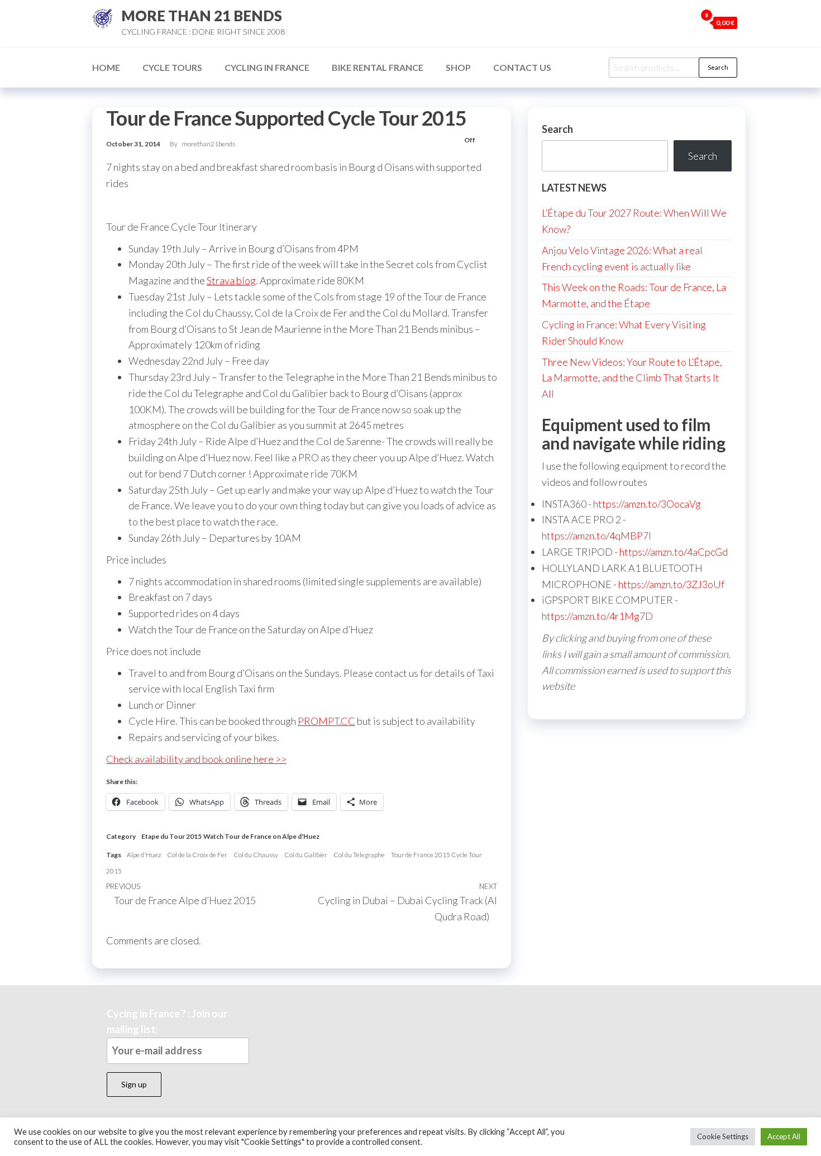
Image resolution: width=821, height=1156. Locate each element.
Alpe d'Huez (144, 855)
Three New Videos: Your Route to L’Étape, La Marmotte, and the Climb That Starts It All (632, 378)
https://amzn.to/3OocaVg (647, 504)
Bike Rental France (377, 67)
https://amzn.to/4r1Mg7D (597, 616)
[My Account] (684, 22)
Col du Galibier (305, 855)
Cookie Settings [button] (722, 1136)
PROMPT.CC (326, 721)
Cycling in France (267, 67)
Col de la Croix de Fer (197, 855)
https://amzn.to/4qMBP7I (596, 535)
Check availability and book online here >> (196, 759)
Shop (458, 67)
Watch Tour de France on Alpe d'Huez (261, 836)
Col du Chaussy (255, 855)
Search (718, 67)
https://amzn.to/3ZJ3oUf (671, 584)
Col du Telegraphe (359, 855)
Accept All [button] (783, 1136)
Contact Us (522, 67)
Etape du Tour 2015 (171, 836)
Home (106, 67)
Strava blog (231, 280)
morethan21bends (208, 144)
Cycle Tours (172, 67)
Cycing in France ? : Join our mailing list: (167, 1021)
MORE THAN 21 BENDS (201, 16)
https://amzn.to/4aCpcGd (673, 552)
